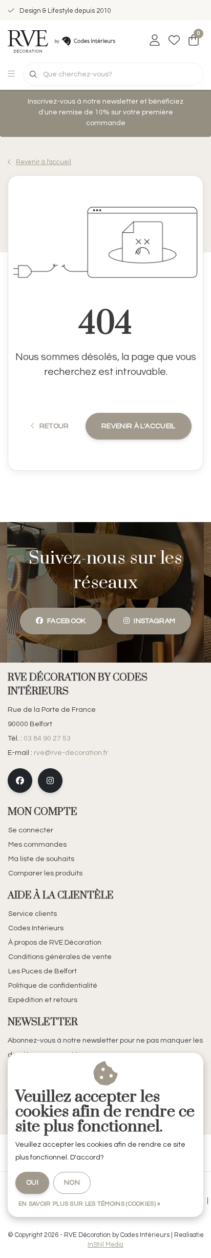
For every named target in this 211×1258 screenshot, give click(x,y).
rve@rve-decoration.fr (71, 752)
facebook (66, 621)
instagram (154, 621)
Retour (54, 426)
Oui (32, 1182)
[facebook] (20, 780)
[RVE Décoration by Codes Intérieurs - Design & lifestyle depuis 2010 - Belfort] (61, 41)
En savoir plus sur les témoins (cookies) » (89, 1204)
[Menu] (11, 74)
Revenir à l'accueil (138, 426)
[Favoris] (174, 41)
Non (72, 1182)
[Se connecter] (154, 41)
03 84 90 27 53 (47, 738)
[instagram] (50, 780)
